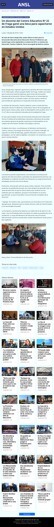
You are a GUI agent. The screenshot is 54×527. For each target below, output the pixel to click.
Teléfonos (23, 522)
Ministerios (13, 268)
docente (25, 268)
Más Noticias (27, 514)
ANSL (24, 4)
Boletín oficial (37, 522)
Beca (19, 268)
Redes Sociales (29, 522)
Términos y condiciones (21, 523)
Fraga (41, 268)
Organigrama (16, 522)
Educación (5, 268)
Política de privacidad (33, 523)
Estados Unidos (33, 268)
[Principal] (3, 4)
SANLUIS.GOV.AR (47, 4)
